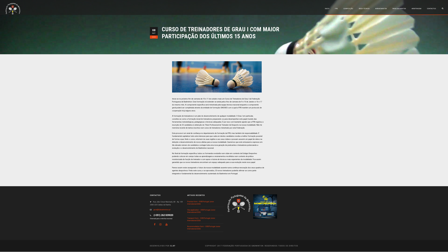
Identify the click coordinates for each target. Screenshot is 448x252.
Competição (348, 8)
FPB (336, 8)
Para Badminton (399, 8)
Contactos (431, 8)
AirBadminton (381, 8)
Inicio (327, 8)
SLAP (172, 246)
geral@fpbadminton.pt (161, 210)
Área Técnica (364, 8)
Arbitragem (416, 8)
